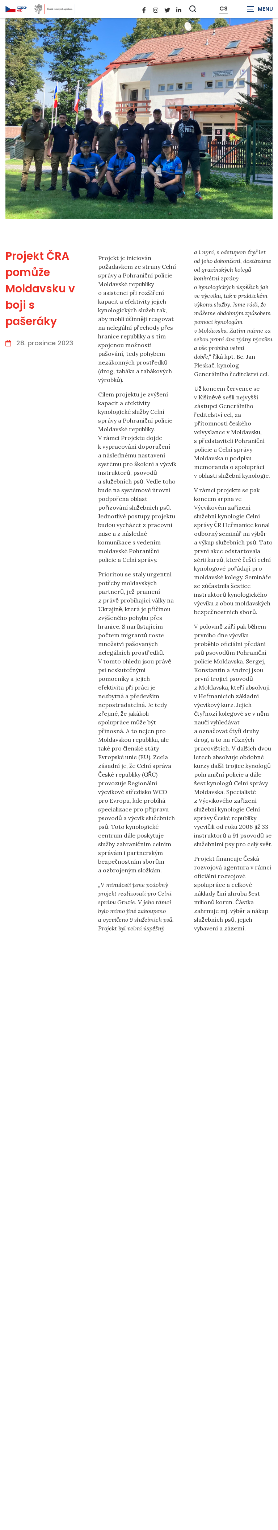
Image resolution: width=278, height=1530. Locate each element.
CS (223, 9)
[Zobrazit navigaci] (260, 9)
